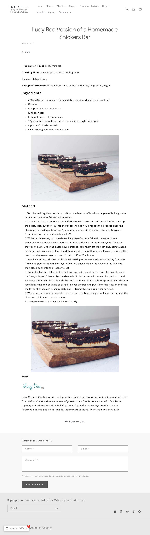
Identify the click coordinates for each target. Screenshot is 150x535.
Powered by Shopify (39, 528)
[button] (49, 6)
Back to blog (77, 421)
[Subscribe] (56, 508)
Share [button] (28, 52)
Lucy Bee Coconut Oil (48, 108)
